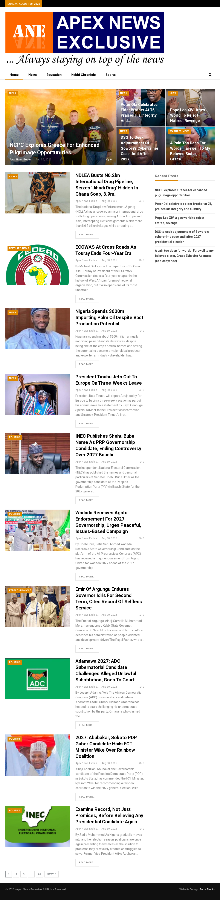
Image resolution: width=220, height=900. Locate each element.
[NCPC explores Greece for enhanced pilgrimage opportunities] (60, 126)
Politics (15, 437)
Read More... (87, 234)
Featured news (180, 131)
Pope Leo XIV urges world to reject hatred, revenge (187, 115)
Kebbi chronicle (83, 75)
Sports (110, 75)
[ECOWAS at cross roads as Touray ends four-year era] (37, 264)
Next (50, 874)
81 (39, 874)
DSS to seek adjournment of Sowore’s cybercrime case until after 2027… (139, 148)
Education (54, 75)
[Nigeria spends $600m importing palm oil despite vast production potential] (37, 328)
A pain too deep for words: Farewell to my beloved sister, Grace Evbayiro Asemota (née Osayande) (184, 256)
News (32, 75)
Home (14, 75)
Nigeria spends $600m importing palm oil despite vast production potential (109, 317)
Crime (13, 176)
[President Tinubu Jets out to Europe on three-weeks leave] (37, 394)
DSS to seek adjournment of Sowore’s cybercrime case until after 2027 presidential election (182, 237)
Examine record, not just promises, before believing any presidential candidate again (109, 815)
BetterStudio (207, 889)
